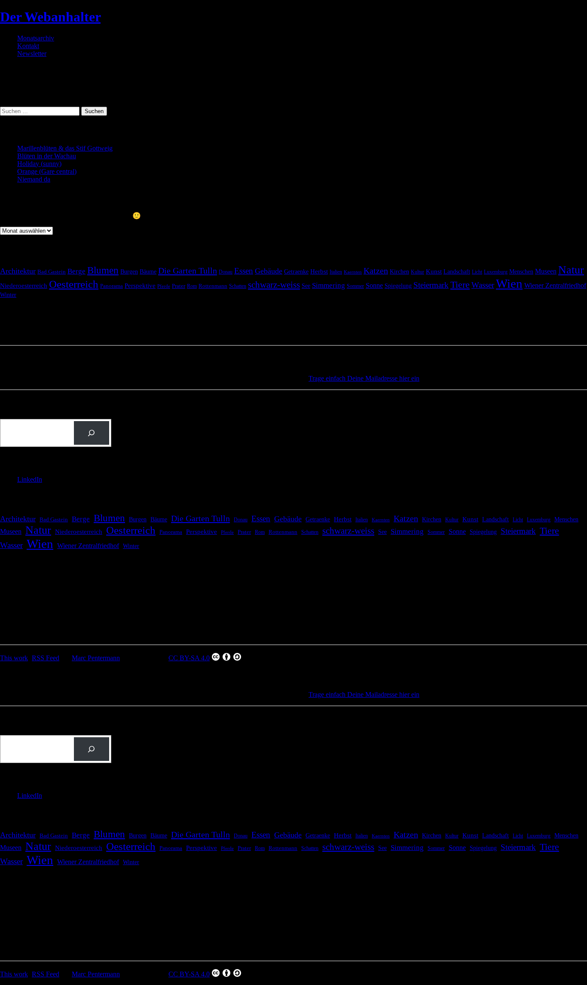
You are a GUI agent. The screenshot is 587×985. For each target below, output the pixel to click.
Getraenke (296, 271)
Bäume (148, 271)
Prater (178, 286)
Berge (76, 271)
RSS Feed (45, 658)
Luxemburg (496, 272)
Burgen (129, 271)
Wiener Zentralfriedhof (555, 285)
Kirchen (399, 271)
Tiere (460, 284)
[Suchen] (91, 433)
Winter (8, 295)
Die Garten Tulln (187, 270)
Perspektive (140, 285)
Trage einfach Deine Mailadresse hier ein (364, 378)
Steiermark (431, 284)
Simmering (328, 285)
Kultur (417, 272)
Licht (477, 272)
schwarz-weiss (274, 285)
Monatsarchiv (35, 38)
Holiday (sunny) (39, 163)
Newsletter (31, 53)
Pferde (163, 286)
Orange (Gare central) (46, 171)
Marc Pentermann (96, 658)
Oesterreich (73, 284)
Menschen (521, 271)
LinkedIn (29, 479)
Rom (192, 286)
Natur (571, 270)
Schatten (237, 286)
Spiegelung (398, 285)
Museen (545, 271)
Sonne (374, 285)
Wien (509, 283)
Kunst (434, 271)
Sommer (355, 286)
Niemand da (33, 179)
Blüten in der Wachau (46, 156)
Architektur (18, 271)
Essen (243, 270)
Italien (336, 272)
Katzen (376, 270)
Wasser (482, 284)
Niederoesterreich (23, 285)
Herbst (319, 271)
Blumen (103, 270)
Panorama (111, 286)
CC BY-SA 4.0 (189, 658)
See (306, 285)
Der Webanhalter (50, 17)
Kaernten (353, 272)
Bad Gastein (51, 272)
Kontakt (28, 45)
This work (14, 658)
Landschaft (456, 271)
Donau (225, 272)
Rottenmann (213, 286)
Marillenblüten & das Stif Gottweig (65, 148)
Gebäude (268, 271)
